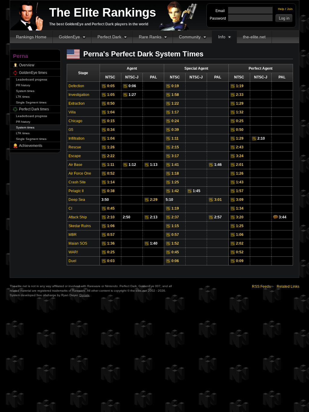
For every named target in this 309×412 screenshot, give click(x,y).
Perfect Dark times (34, 109)
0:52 (111, 173)
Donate (84, 295)
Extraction (76, 103)
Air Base (75, 165)
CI (70, 208)
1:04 (111, 112)
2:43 (240, 147)
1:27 (132, 95)
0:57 (111, 235)
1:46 (218, 165)
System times (25, 91)
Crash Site (77, 182)
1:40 (154, 243)
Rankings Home (31, 36)
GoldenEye (69, 36)
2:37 (175, 217)
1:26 (111, 147)
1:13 (154, 165)
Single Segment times (31, 102)
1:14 (111, 182)
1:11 (175, 138)
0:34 (111, 130)
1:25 (175, 182)
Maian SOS (77, 243)
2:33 (240, 95)
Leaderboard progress (31, 79)
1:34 (240, 208)
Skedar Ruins (79, 226)
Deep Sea (76, 200)
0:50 (111, 103)
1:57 (240, 191)
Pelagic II (76, 191)
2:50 (126, 217)
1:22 (175, 103)
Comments (275, 216)
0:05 (111, 86)
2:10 (261, 138)
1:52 (175, 243)
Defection (76, 86)
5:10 (169, 200)
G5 (70, 130)
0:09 (240, 261)
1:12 (132, 165)
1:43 (240, 182)
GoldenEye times (33, 73)
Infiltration (76, 138)
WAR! (73, 252)
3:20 (240, 217)
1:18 (175, 173)
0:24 (175, 121)
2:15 (175, 147)
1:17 (175, 112)
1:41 (175, 165)
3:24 (240, 156)
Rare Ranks (150, 36)
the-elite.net (254, 36)
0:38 (111, 191)
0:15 (111, 121)
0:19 (175, 86)
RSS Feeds (261, 286)
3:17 (175, 156)
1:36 (111, 243)
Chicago (75, 121)
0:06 (132, 86)
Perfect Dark (109, 36)
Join (290, 9)
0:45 (111, 208)
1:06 (111, 226)
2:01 (240, 165)
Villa (72, 112)
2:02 (240, 243)
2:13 (154, 217)
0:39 (175, 130)
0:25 (240, 121)
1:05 (111, 95)
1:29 (240, 103)
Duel (72, 261)
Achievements (30, 146)
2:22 (111, 156)
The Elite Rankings (102, 12)
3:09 (240, 200)
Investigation (78, 95)
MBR (72, 235)
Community (190, 36)
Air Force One (79, 173)
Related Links (288, 286)
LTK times (23, 96)
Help (281, 9)
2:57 (218, 217)
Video (104, 86)
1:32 (240, 112)
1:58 (175, 95)
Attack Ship (77, 217)
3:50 (105, 200)
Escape (74, 156)
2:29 (154, 200)
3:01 (218, 200)
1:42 (175, 191)
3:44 (282, 217)
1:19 (240, 86)
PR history (23, 85)
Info (221, 36)
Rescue (74, 147)
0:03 (111, 261)
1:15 (175, 226)
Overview (26, 65)
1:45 (196, 191)
